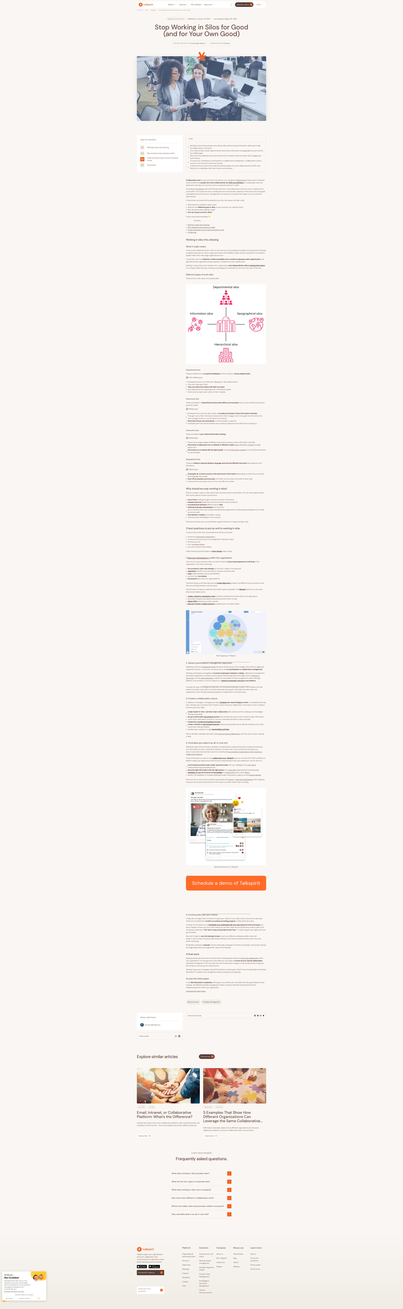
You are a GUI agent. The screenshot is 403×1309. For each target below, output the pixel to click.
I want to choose (24, 1298)
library (247, 772)
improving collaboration (249, 958)
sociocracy (190, 678)
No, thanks (9, 1298)
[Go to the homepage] (145, 1249)
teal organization (207, 678)
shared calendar (255, 775)
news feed (232, 770)
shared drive (230, 772)
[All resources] (207, 1056)
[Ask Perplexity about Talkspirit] (261, 1015)
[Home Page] (146, 4)
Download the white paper (196, 991)
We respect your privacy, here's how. (14, 1291)
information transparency (205, 537)
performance (241, 180)
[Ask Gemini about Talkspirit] (263, 1015)
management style (209, 667)
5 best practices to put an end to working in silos (206, 230)
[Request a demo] (244, 4)
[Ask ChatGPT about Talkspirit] (255, 1015)
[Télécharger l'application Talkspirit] (150, 1266)
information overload (238, 450)
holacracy (255, 676)
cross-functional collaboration (229, 734)
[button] (172, 4)
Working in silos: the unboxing (199, 225)
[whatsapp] (176, 1036)
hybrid (230, 779)
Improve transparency (198, 557)
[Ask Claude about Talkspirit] (258, 1015)
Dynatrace (200, 189)
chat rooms (251, 765)
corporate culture (197, 544)
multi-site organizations (244, 779)
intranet (251, 445)
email (237, 445)
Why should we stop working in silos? (201, 227)
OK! (38, 1298)
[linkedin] (179, 1036)
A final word (192, 232)
